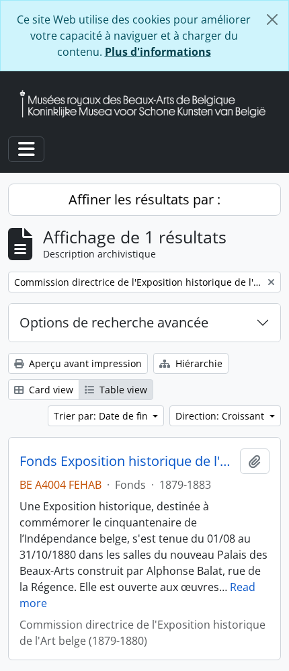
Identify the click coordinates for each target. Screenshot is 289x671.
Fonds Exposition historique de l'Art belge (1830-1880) (127, 461)
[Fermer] (272, 19)
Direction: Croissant (221, 415)
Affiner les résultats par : (144, 199)
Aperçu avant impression (84, 363)
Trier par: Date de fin (102, 415)
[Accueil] (148, 104)
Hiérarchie (197, 363)
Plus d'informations (158, 51)
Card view (49, 389)
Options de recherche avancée (113, 322)
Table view (122, 389)
